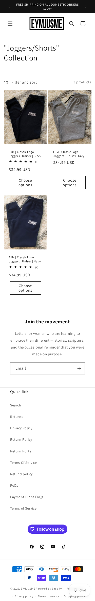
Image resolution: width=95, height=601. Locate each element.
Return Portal (21, 451)
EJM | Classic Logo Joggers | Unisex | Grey (69, 154)
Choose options (25, 182)
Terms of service (48, 596)
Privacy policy (24, 596)
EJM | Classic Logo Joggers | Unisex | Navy (25, 259)
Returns (16, 416)
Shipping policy (74, 596)
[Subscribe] (79, 368)
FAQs (14, 485)
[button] (10, 23)
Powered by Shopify (49, 588)
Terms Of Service (23, 462)
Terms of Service (23, 508)
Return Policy (21, 439)
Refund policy (21, 474)
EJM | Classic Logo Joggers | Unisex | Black (25, 154)
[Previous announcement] (9, 6)
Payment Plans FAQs (26, 497)
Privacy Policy (21, 428)
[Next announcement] (85, 6)
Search (15, 405)
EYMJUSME (28, 588)
